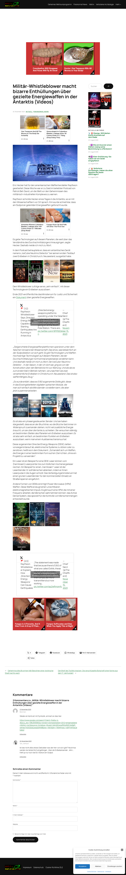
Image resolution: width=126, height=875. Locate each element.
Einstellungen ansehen (114, 866)
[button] (122, 850)
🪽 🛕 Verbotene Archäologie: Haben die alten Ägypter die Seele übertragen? (100, 171)
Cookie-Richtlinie (91, 871)
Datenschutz (100, 871)
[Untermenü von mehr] (120, 4)
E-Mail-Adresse (18, 815)
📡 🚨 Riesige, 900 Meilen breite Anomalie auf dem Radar (99, 135)
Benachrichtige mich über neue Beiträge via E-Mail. (30, 834)
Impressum (108, 871)
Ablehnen (98, 866)
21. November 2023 (25, 709)
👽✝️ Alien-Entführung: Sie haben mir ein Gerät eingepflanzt (99, 159)
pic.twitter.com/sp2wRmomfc (48, 586)
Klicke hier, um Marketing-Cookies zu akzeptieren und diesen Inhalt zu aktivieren (45, 322)
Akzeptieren (82, 866)
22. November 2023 (26, 741)
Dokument (21, 297)
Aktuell (29, 112)
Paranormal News (41, 112)
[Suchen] (108, 86)
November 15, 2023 (66, 331)
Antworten (23, 734)
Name (15, 806)
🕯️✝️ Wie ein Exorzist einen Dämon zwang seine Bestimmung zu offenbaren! (100, 147)
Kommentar (17, 780)
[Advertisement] (63, 23)
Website (15, 824)
